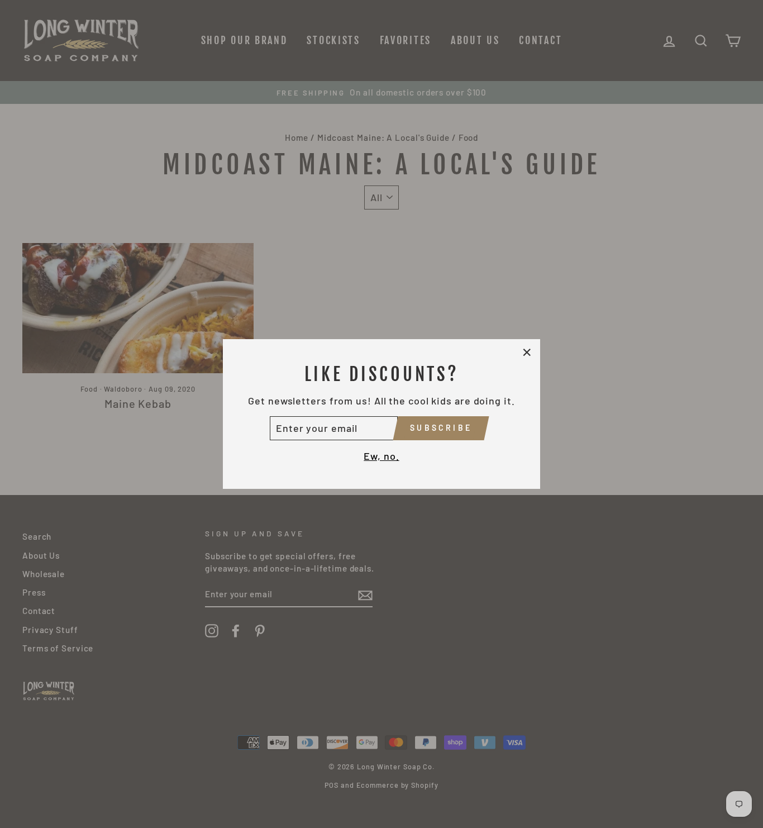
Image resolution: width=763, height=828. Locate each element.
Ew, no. (381, 456)
